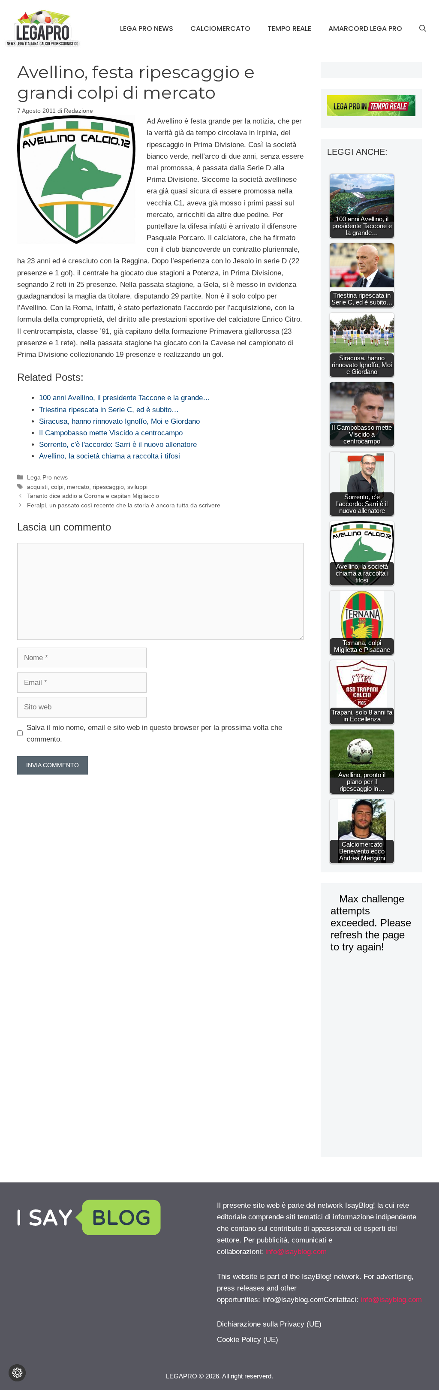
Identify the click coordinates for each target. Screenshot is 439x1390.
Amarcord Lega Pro (365, 28)
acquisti (37, 486)
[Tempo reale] (371, 107)
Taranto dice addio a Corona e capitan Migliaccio (93, 495)
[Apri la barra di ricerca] (423, 28)
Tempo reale (289, 28)
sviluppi (137, 486)
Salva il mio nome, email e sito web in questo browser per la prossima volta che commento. (154, 733)
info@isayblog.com (296, 1252)
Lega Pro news (146, 28)
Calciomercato (220, 28)
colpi (57, 486)
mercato (78, 486)
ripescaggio (108, 486)
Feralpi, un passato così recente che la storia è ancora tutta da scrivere (123, 505)
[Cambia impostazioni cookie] (17, 1372)
